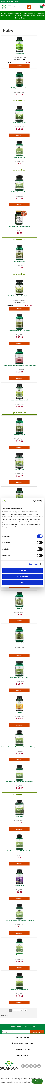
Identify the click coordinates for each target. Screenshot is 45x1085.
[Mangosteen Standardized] (19, 399)
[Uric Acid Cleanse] (19, 260)
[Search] (29, 7)
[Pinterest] (31, 1067)
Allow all (22, 570)
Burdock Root (19, 643)
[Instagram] (35, 1067)
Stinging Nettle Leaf (19, 122)
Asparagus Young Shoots (19, 989)
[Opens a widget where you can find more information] (37, 1081)
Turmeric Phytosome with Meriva (19, 330)
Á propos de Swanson (22, 1043)
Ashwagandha (19, 53)
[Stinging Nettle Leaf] (19, 121)
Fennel (19, 608)
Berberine (19, 955)
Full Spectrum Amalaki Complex (19, 226)
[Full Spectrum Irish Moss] (19, 190)
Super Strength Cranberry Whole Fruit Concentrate (19, 365)
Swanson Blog (22, 1049)
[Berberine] (19, 954)
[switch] (40, 542)
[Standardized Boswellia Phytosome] (19, 294)
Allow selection (22, 576)
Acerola (19, 712)
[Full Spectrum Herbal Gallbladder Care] (19, 849)
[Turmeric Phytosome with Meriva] (19, 329)
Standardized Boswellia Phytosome (19, 296)
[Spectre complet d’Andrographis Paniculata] (19, 919)
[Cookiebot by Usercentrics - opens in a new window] (33, 501)
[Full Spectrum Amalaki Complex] (19, 225)
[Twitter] (27, 1067)
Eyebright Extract (19, 469)
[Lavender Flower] (19, 156)
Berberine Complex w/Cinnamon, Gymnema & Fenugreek (19, 747)
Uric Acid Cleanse (19, 261)
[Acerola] (19, 711)
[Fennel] (19, 607)
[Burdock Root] (19, 641)
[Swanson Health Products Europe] (4, 8)
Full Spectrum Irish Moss (19, 192)
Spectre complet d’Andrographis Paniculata (19, 920)
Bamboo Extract (19, 434)
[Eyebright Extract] (19, 468)
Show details (33, 564)
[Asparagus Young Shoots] (19, 988)
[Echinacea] (19, 815)
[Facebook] (23, 1067)
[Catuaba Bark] (19, 884)
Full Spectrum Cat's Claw (19, 88)
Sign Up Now (37, 1032)
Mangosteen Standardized (19, 400)
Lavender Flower (19, 157)
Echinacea (19, 816)
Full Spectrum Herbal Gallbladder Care (19, 851)
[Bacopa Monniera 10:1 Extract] (19, 676)
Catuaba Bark (19, 885)
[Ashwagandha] (19, 52)
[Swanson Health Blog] (39, 1067)
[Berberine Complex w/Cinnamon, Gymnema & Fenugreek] (19, 745)
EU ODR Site (22, 1055)
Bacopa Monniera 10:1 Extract (19, 677)
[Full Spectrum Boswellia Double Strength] (19, 780)
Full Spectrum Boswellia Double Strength (19, 781)
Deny (22, 582)
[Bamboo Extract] (19, 433)
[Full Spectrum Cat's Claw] (19, 86)
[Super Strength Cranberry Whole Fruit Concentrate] (19, 364)
